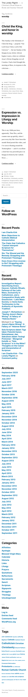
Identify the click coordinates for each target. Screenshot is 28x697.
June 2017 (6, 382)
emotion (20, 178)
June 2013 (7, 467)
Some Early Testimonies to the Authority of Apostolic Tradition (12, 305)
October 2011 (8, 530)
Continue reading (9, 74)
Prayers (5, 569)
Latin (18, 657)
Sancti (5, 582)
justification (13, 657)
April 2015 (7, 407)
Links (4, 563)
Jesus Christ (15, 91)
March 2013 (7, 476)
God (10, 91)
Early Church (6, 651)
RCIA (14, 666)
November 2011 (9, 527)
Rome (12, 673)
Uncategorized (9, 598)
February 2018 (8, 376)
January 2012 (8, 520)
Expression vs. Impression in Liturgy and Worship (11, 118)
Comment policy (9, 358)
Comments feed (9, 618)
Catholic (6, 89)
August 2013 (8, 460)
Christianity (5, 91)
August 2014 (8, 426)
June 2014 (7, 432)
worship (4, 95)
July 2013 (6, 464)
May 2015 (6, 404)
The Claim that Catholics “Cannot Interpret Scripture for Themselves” (13, 246)
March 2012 (7, 514)
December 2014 (9, 416)
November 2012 (9, 489)
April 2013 (7, 473)
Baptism (4, 640)
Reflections (11, 86)
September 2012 (10, 495)
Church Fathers (20, 647)
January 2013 (8, 483)
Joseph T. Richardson (10, 82)
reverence (5, 93)
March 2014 (7, 442)
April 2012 (7, 511)
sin (8, 676)
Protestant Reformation (9, 663)
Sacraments (7, 579)
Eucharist (19, 651)
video (3, 185)
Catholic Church (20, 640)
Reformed (17, 666)
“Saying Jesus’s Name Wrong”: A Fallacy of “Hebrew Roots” (12, 316)
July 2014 (6, 429)
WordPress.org (9, 622)
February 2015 (8, 410)
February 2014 (8, 445)
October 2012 (8, 492)
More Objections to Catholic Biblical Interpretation (11, 237)
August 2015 (8, 401)
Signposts (6, 588)
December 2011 (9, 523)
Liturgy (6, 86)
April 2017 (6, 385)
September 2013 (10, 457)
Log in (4, 612)
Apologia (6, 550)
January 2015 (8, 413)
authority (20, 636)
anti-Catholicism (7, 636)
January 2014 (8, 448)
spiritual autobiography (7, 679)
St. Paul (16, 679)
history (22, 654)
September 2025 (10, 372)
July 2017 (6, 379)
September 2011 (9, 533)
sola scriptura (19, 676)
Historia (5, 560)
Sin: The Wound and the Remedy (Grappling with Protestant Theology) (13, 255)
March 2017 (7, 388)
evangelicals (5, 180)
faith (7, 654)
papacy (19, 660)
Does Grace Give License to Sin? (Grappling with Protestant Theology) (13, 263)
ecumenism (13, 651)
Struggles (6, 591)
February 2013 (8, 479)
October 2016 (8, 394)
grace (14, 654)
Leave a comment (9, 187)
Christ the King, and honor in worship (12, 30)
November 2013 (9, 451)
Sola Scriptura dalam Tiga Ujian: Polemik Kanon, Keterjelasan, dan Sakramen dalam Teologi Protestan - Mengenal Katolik (14, 335)
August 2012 (8, 498)
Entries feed (7, 615)
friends (10, 654)
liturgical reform (14, 180)
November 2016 (9, 391)
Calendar (6, 557)
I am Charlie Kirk (9, 232)
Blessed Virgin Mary (11, 554)
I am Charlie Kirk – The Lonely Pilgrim (12, 354)
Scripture (6, 585)
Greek (18, 654)
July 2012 (6, 501)
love (20, 657)
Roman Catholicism (6, 673)
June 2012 (7, 505)
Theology (6, 595)
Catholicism (12, 89)
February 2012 (8, 517)
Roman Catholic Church (15, 93)
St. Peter (20, 679)
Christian (19, 89)
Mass (21, 91)
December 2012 (9, 486)
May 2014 (6, 435)
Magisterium (5, 660)
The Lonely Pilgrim (10, 3)
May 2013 (6, 470)
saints (17, 673)
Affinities (6, 176)
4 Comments (7, 97)
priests (23, 660)
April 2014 (7, 438)
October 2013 (8, 454)
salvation (22, 673)
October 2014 (8, 423)
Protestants (5, 182)
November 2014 (9, 420)
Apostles (15, 636)
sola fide (11, 676)
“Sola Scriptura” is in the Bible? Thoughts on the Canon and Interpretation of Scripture (13, 346)
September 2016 (10, 398)
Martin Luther (12, 660)
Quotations (7, 573)
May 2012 (6, 508)
